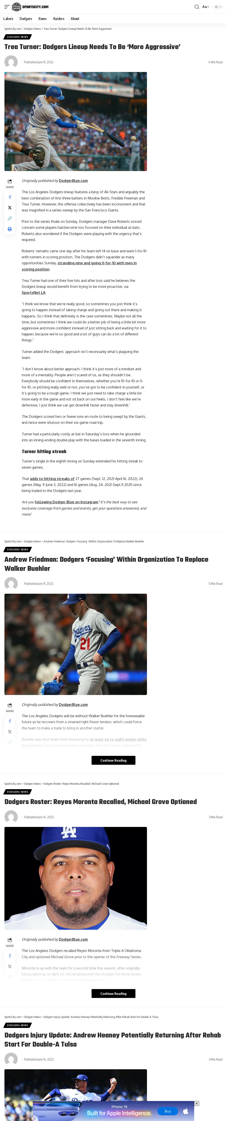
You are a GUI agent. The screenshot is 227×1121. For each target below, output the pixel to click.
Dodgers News (17, 37)
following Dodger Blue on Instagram (66, 502)
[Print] (9, 229)
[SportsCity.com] (30, 7)
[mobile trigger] (8, 7)
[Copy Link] (9, 218)
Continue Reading (113, 760)
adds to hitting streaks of (52, 478)
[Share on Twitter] (9, 207)
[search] (197, 7)
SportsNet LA (33, 292)
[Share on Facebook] (9, 197)
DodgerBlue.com (73, 180)
